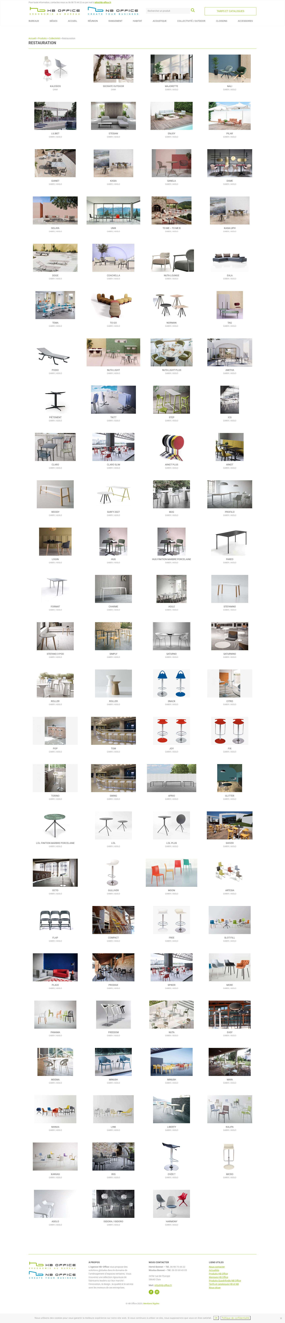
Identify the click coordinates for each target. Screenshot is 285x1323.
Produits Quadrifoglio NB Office (225, 1280)
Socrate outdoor (113, 86)
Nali (229, 86)
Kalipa (230, 1127)
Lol (113, 843)
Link (113, 1127)
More (229, 985)
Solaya (55, 228)
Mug (171, 512)
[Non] (281, 1318)
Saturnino (229, 654)
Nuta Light (113, 370)
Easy (229, 1032)
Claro (55, 464)
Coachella (113, 275)
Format (55, 606)
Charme (113, 606)
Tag (230, 322)
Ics (229, 417)
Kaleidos (55, 86)
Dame (230, 180)
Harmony (171, 1221)
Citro (229, 701)
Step (171, 417)
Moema (55, 1079)
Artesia (229, 890)
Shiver (230, 843)
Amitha (229, 370)
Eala (230, 275)
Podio (55, 370)
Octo (55, 890)
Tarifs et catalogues (230, 11)
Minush (113, 1079)
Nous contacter (217, 1266)
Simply (113, 654)
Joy (171, 748)
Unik (113, 228)
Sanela (171, 180)
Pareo (229, 559)
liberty (171, 1127)
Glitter (229, 795)
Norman (171, 322)
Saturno (171, 654)
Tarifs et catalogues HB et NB (224, 1284)
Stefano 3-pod (55, 654)
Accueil (32, 38)
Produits (42, 38)
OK (216, 1318)
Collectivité (54, 38)
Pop (55, 748)
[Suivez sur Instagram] (157, 1292)
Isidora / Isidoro (113, 1221)
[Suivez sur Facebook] (151, 1292)
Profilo (230, 512)
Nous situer (215, 1287)
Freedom (113, 1032)
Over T (171, 1174)
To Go (113, 322)
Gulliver (113, 890)
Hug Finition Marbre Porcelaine (171, 559)
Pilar (229, 133)
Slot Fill (229, 937)
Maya (230, 1079)
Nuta (171, 1032)
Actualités (214, 1270)
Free (171, 937)
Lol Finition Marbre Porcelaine (55, 843)
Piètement (55, 417)
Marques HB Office (218, 1277)
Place (55, 985)
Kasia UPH (230, 228)
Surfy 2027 (113, 512)
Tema (55, 322)
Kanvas (55, 1174)
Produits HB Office (218, 1273)
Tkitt (113, 417)
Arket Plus (171, 464)
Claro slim (113, 464)
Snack (171, 701)
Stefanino (230, 606)
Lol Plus (171, 843)
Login (55, 559)
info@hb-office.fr (103, 2)
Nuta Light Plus (171, 370)
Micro (229, 1174)
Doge (55, 275)
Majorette (171, 86)
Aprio (171, 795)
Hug (113, 559)
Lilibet (55, 133)
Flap (55, 937)
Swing (113, 795)
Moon (171, 890)
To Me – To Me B (172, 228)
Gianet (55, 180)
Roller (55, 701)
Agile (171, 606)
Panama (55, 1032)
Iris (113, 1174)
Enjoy (171, 133)
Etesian (113, 133)
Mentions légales (151, 1303)
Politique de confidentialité (235, 1318)
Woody (55, 512)
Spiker (171, 985)
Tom (113, 748)
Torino (55, 795)
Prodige (113, 985)
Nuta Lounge (171, 275)
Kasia (113, 180)
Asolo (55, 1221)
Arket (229, 464)
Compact (113, 937)
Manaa (55, 1127)
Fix (229, 748)
